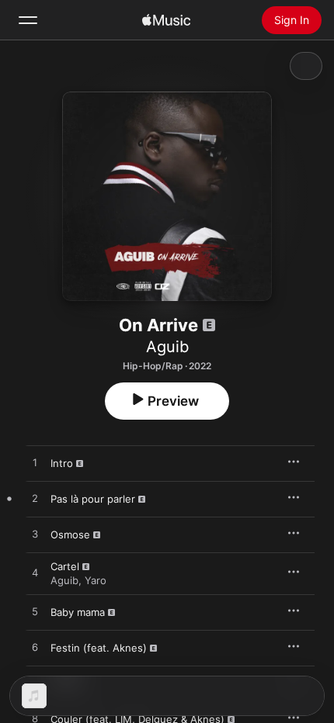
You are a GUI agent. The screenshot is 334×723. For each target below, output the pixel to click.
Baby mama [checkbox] (77, 612)
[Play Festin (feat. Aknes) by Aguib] (34, 648)
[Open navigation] (28, 20)
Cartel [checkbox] (64, 566)
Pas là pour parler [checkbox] (92, 499)
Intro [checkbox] (61, 463)
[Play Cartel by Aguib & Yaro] (34, 573)
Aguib (167, 346)
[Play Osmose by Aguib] (34, 534)
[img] (166, 20)
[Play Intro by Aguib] (34, 463)
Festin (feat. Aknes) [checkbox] (98, 648)
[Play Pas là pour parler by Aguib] (34, 499)
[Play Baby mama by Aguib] (34, 612)
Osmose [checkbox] (70, 534)
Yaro (95, 580)
